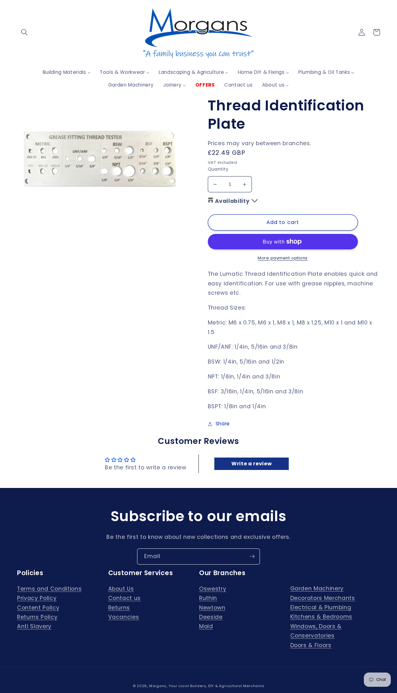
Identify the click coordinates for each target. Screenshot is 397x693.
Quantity (218, 169)
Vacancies (123, 617)
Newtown (212, 607)
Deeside (211, 617)
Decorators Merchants (322, 598)
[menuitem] (66, 72)
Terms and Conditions (49, 588)
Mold (206, 626)
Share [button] (223, 423)
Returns (119, 607)
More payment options (283, 258)
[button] (24, 32)
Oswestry (212, 588)
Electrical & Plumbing (320, 607)
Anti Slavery (34, 626)
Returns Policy (37, 617)
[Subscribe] (252, 556)
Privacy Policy (36, 598)
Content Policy (38, 607)
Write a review (251, 463)
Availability (232, 201)
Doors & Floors (311, 645)
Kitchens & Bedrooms (321, 616)
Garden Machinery (317, 588)
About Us (121, 588)
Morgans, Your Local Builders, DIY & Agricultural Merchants (207, 685)
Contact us (124, 598)
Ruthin (208, 598)
